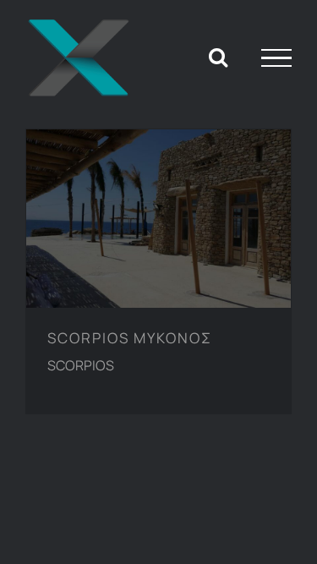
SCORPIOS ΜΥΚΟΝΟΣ (145, 198)
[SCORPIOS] (158, 218)
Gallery (173, 198)
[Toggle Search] (218, 57)
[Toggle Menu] (276, 58)
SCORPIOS (80, 365)
